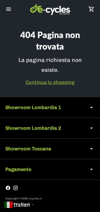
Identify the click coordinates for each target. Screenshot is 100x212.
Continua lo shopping (50, 82)
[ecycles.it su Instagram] (15, 188)
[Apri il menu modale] (8, 9)
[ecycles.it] (50, 9)
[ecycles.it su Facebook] (8, 188)
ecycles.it (35, 198)
